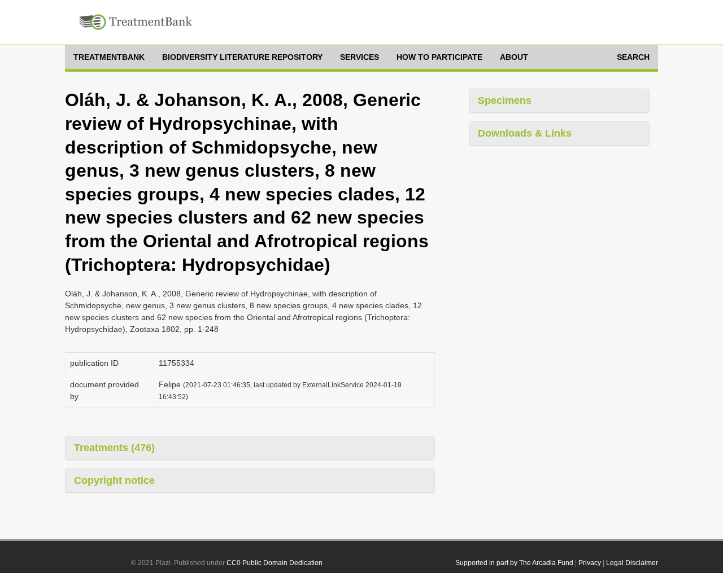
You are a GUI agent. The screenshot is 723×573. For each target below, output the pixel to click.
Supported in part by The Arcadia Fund (514, 563)
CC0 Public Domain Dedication (275, 563)
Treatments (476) (114, 447)
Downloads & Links (525, 133)
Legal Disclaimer (632, 563)
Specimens (505, 100)
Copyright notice (114, 480)
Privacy (589, 563)
